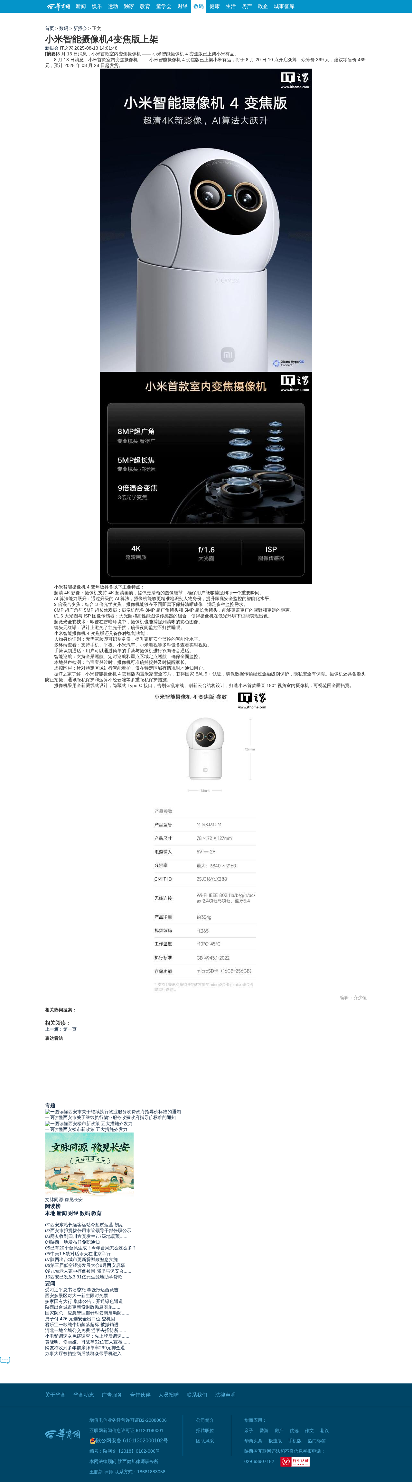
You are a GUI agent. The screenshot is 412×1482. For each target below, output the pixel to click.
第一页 (61, 1029)
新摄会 (80, 28)
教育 (145, 6)
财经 (182, 6)
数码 (198, 6)
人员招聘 (168, 1395)
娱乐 (97, 6)
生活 (231, 6)
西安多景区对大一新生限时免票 (76, 1295)
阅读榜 (53, 1206)
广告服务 (112, 1395)
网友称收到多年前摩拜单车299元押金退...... (89, 1347)
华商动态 (83, 1395)
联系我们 (197, 1395)
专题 (50, 1105)
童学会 (164, 6)
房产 (247, 6)
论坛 (290, 19)
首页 (49, 28)
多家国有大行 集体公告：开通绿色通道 (84, 1301)
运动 (113, 6)
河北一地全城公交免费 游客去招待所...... (85, 1330)
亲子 (248, 1430)
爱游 (343, 19)
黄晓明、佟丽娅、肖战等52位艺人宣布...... (87, 1341)
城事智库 (284, 6)
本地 (50, 1213)
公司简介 (205, 1420)
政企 (263, 6)
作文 (309, 1430)
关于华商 (55, 1395)
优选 (359, 19)
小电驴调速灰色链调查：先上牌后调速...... (87, 1336)
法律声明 (225, 1395)
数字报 (308, 19)
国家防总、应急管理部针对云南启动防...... (87, 1312)
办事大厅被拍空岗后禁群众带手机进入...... (87, 1353)
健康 (215, 6)
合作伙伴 (140, 1395)
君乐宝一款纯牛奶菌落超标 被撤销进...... (85, 1324)
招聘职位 (205, 1430)
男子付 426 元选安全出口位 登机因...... (84, 1318)
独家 (129, 6)
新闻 (81, 6)
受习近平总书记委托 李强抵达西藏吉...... (85, 1289)
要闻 (50, 1283)
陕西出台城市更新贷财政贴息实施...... (82, 1307)
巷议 (324, 1430)
